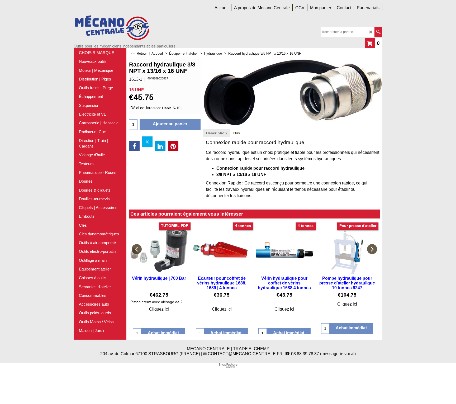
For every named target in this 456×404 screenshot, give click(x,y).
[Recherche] (378, 32)
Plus (236, 133)
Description (216, 133)
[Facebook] (134, 146)
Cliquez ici (159, 309)
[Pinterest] (173, 146)
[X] (147, 141)
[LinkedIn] (160, 146)
